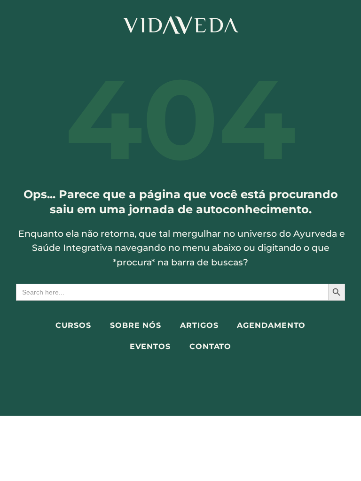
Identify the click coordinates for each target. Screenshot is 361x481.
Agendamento (271, 325)
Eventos (150, 346)
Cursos (73, 325)
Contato (210, 346)
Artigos (199, 325)
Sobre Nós (135, 325)
